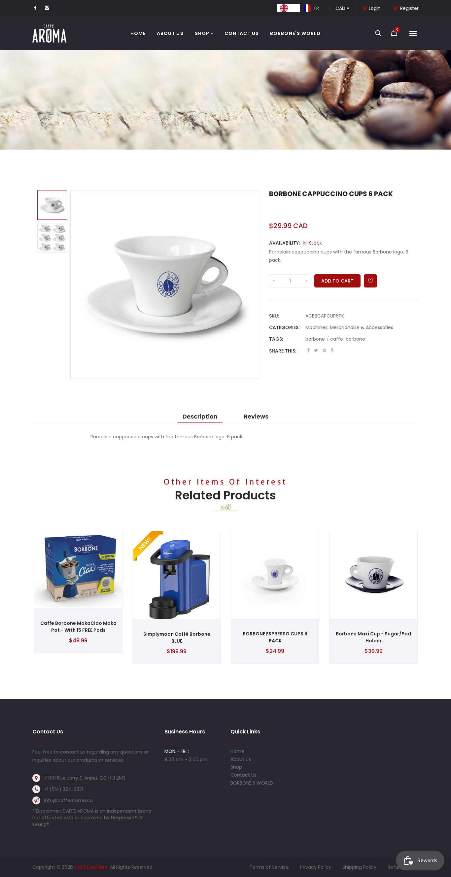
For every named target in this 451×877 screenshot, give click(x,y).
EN (293, 8)
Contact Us (243, 775)
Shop (236, 767)
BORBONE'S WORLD (251, 783)
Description (200, 417)
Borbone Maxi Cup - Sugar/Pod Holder (373, 637)
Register (409, 8)
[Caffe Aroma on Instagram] (47, 8)
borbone (317, 339)
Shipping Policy (359, 867)
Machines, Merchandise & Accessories (349, 327)
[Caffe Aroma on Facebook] (35, 8)
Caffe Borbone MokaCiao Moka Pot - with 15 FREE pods (78, 626)
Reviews (256, 417)
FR (316, 8)
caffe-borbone (347, 339)
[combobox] (288, 8)
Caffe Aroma (91, 867)
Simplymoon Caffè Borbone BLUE (176, 637)
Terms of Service (269, 867)
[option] (311, 8)
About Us (240, 759)
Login (375, 8)
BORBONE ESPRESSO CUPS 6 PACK (275, 637)
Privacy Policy (315, 867)
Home (237, 751)
